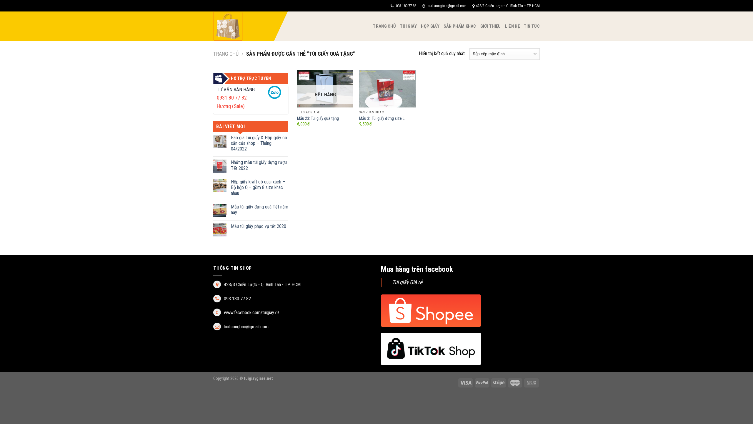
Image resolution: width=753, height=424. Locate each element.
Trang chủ (384, 26)
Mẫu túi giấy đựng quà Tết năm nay (259, 209)
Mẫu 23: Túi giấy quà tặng (318, 118)
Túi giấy (408, 26)
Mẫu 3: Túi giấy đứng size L (381, 118)
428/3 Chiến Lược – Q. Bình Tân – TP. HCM (508, 6)
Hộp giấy (430, 26)
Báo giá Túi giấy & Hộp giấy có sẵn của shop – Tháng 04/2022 (259, 143)
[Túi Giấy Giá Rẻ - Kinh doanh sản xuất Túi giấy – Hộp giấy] (242, 26)
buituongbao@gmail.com (447, 6)
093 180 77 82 (405, 6)
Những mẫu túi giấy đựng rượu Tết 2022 (259, 165)
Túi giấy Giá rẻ (407, 282)
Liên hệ (512, 26)
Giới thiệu (490, 26)
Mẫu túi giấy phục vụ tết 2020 (258, 226)
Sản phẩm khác (460, 26)
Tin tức (532, 26)
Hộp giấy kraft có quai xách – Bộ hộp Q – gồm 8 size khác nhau (258, 187)
